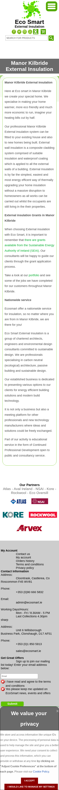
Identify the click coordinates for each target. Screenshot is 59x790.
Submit (12, 703)
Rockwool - (20, 493)
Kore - (51, 489)
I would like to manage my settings (31, 786)
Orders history (25, 561)
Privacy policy (25, 567)
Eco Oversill (38, 493)
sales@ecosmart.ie (28, 651)
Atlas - (8, 489)
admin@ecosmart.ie (29, 602)
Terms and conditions (30, 564)
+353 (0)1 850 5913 (29, 644)
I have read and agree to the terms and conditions (28, 682)
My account (23, 557)
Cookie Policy (41, 771)
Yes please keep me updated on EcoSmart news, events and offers (28, 689)
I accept (29, 780)
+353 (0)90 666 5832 (29, 592)
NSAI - (41, 489)
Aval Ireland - (25, 489)
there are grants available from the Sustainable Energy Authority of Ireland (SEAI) (29, 245)
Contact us (23, 554)
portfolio (34, 275)
